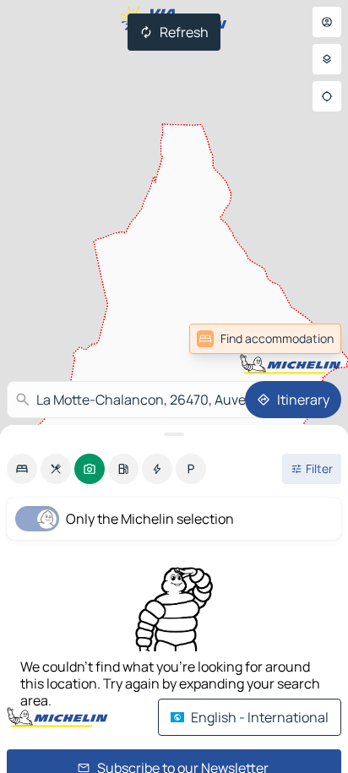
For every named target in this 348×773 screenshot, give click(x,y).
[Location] (327, 96)
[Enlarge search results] (174, 434)
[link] (265, 339)
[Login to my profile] (327, 22)
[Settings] (327, 59)
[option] (22, 469)
